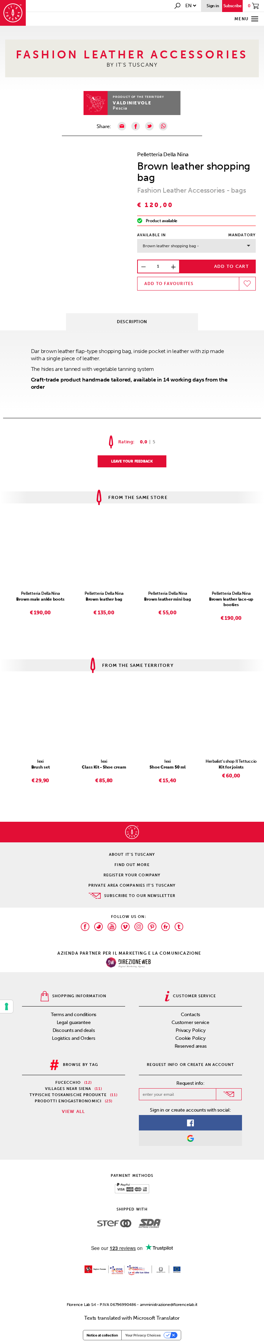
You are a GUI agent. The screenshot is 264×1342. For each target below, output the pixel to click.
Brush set (40, 767)
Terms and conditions (74, 1014)
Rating (125, 442)
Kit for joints (231, 767)
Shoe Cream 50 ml (167, 767)
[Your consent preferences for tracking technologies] (6, 1006)
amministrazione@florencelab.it (168, 1304)
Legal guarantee (74, 1022)
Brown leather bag (104, 599)
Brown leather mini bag (167, 599)
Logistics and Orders (73, 1038)
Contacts (190, 1014)
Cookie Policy (190, 1038)
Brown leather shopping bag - (171, 245)
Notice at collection (102, 1335)
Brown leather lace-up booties (231, 602)
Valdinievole (132, 102)
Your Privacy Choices (143, 1335)
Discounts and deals (74, 1030)
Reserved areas (191, 1046)
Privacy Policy (191, 1030)
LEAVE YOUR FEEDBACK (132, 461)
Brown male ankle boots (40, 599)
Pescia (120, 108)
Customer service (190, 1022)
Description (132, 321)
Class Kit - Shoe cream (104, 767)
